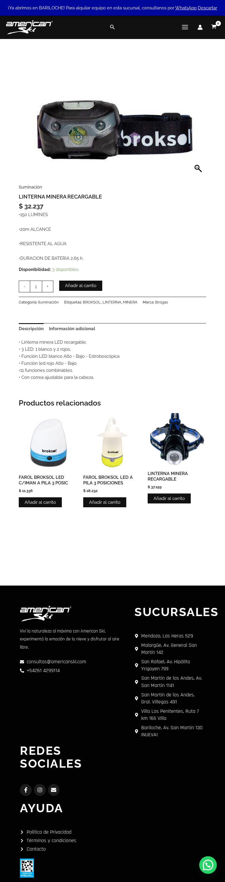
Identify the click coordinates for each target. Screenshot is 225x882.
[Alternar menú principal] (185, 27)
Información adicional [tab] (72, 328)
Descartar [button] (207, 7)
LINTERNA (112, 302)
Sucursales (176, 612)
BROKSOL (92, 302)
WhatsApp (186, 7)
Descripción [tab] (31, 328)
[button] (112, 27)
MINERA (130, 302)
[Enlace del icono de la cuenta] (200, 27)
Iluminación (30, 186)
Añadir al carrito (80, 285)
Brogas (161, 302)
